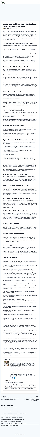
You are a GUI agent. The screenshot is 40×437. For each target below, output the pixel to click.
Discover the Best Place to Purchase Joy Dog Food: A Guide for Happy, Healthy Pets (12, 419)
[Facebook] (13, 378)
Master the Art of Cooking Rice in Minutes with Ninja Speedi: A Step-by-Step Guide (19, 388)
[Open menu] (38, 2)
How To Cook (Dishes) (13, 28)
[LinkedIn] (15, 378)
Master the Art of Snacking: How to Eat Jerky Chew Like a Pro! (9, 425)
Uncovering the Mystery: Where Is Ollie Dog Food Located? (15, 382)
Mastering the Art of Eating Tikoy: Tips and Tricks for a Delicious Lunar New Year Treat (13, 413)
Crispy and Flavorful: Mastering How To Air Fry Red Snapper (9, 415)
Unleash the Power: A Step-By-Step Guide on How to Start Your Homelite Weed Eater (19, 384)
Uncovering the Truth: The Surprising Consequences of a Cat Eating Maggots (12, 417)
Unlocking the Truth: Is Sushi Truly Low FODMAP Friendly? (9, 411)
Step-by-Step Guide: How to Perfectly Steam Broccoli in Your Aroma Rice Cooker (10, 398)
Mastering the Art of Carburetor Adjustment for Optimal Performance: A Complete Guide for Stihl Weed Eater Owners (19, 386)
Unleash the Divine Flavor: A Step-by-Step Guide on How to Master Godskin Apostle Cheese (13, 423)
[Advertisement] (20, 11)
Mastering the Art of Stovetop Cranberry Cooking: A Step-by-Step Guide (11, 421)
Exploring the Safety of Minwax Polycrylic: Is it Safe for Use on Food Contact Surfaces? (31, 398)
